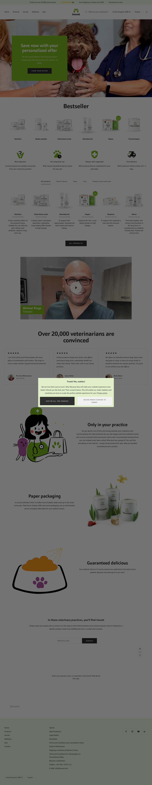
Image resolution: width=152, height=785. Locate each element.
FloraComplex (134, 139)
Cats (85, 181)
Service (25, 12)
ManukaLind (88, 139)
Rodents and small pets (102, 181)
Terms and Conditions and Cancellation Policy (66, 742)
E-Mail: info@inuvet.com (58, 768)
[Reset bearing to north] (140, 655)
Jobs (44, 12)
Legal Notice (54, 735)
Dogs (75, 181)
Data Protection (55, 731)
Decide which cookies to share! (95, 401)
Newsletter (53, 739)
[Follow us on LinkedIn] (144, 731)
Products (16, 12)
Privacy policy (102, 393)
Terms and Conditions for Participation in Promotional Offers (64, 755)
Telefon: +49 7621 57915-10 (60, 764)
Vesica (134, 214)
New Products (62, 181)
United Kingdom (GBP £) (121, 12)
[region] (76, 677)
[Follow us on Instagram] (132, 731)
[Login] (147, 12)
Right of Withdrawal (57, 746)
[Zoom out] (140, 652)
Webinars (35, 12)
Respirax (110, 214)
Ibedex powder (41, 139)
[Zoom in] (140, 648)
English (137, 12)
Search (89, 641)
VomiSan (17, 139)
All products (46, 181)
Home (6, 12)
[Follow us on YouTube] (138, 731)
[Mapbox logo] (15, 706)
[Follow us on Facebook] (126, 731)
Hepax (110, 139)
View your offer (39, 71)
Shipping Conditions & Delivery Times (63, 750)
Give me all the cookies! (57, 401)
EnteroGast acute (64, 139)
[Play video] (76, 287)
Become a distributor (57, 761)
